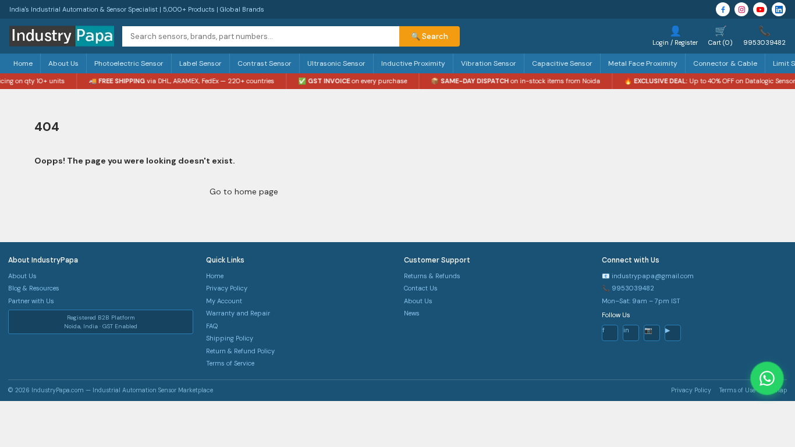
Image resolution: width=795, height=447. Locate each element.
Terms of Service (230, 363)
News (412, 313)
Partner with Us (31, 301)
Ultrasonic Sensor (336, 63)
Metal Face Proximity (642, 63)
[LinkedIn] (779, 9)
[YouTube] (760, 9)
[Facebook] (723, 9)
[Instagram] (741, 9)
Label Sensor (200, 63)
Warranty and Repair (238, 313)
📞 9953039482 (628, 288)
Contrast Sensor (264, 63)
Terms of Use (737, 390)
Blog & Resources (33, 288)
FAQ (212, 326)
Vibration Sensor (488, 63)
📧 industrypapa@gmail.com (648, 276)
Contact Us (421, 288)
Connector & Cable (725, 63)
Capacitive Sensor (562, 63)
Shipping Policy (229, 338)
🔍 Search (429, 36)
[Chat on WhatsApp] (767, 378)
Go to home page (244, 191)
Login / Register (675, 35)
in (626, 330)
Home (23, 63)
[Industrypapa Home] (61, 36)
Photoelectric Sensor (129, 63)
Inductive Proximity (413, 63)
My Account (224, 301)
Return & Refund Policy (240, 351)
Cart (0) (720, 35)
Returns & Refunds (432, 276)
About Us (63, 63)
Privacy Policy (226, 288)
